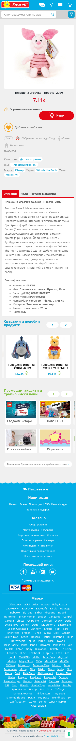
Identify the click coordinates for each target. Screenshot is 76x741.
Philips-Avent (45, 673)
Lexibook (35, 653)
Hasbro (35, 637)
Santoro (54, 681)
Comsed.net (45, 730)
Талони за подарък (38, 509)
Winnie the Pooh (46, 170)
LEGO (46, 504)
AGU (27, 604)
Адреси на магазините (31, 535)
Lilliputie (48, 653)
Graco (24, 637)
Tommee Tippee (15, 697)
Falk (57, 628)
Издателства (38, 705)
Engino (48, 628)
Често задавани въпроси (38, 530)
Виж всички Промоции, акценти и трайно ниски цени (37, 464)
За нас (23, 504)
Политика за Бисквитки (38, 556)
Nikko (41, 669)
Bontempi (10, 616)
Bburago (65, 608)
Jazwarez (45, 645)
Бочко (43, 701)
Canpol (67, 616)
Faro (66, 628)
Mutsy (23, 669)
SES (7, 685)
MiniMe (64, 661)
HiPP (70, 637)
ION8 (51, 641)
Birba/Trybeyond (45, 612)
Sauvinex (67, 681)
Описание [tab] (10, 194)
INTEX (41, 641)
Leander (12, 653)
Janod (33, 645)
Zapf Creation (18, 701)
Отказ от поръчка (32, 540)
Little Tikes (62, 653)
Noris (51, 669)
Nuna (8, 673)
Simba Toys (38, 685)
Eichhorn (36, 628)
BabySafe (41, 608)
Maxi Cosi (49, 657)
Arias (35, 604)
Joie (70, 645)
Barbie (53, 608)
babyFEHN (12, 608)
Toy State (43, 697)
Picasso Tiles (63, 673)
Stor (49, 689)
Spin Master (19, 689)
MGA (39, 661)
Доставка (52, 535)
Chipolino (33, 620)
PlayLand (35, 677)
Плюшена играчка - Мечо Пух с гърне (54, 366)
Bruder (42, 616)
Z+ (69, 697)
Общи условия (38, 524)
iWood (61, 641)
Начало (13, 504)
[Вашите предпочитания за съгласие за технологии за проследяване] (69, 734)
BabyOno (27, 608)
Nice (32, 669)
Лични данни (31, 545)
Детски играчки (30, 159)
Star (42, 689)
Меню (60, 5)
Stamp (33, 689)
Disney (19, 170)
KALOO (8, 649)
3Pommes (15, 604)
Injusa (31, 641)
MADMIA (24, 657)
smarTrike (54, 685)
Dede (68, 620)
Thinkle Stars (42, 693)
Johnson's (59, 645)
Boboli (62, 612)
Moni (67, 665)
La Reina (66, 649)
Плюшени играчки (24, 165)
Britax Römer (27, 616)
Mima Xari (51, 661)
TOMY (31, 697)
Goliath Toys (10, 637)
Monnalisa (10, 669)
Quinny (63, 677)
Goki (56, 633)
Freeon (26, 633)
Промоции (35, 504)
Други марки (57, 701)
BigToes (27, 612)
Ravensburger (59, 504)
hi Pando (58, 637)
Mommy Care (41, 665)
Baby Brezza (59, 604)
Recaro (27, 681)
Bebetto (15, 612)
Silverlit (24, 685)
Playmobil (50, 677)
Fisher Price (12, 633)
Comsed (47, 620)
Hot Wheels (18, 641)
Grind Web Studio (53, 736)
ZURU (32, 701)
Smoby (67, 685)
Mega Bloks (26, 661)
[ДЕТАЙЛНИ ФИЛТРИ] (51, 5)
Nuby (60, 669)
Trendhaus (58, 697)
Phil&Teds (29, 673)
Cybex (58, 620)
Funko (37, 633)
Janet (24, 645)
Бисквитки (47, 545)
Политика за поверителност (38, 551)
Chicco (21, 620)
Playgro (22, 677)
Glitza (47, 633)
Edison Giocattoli (17, 628)
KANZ (19, 649)
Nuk (69, 669)
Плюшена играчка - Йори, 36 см (21, 366)
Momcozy (24, 665)
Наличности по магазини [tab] (38, 194)
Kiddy (29, 649)
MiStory (10, 665)
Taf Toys (59, 689)
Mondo (56, 665)
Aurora (45, 604)
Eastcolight (64, 624)
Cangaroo (55, 616)
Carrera (9, 620)
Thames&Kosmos (21, 693)
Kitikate (54, 649)
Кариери (49, 540)
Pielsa (11, 677)
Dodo (35, 624)
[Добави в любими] (8, 127)
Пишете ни (38, 489)
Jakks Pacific (11, 645)
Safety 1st (40, 681)
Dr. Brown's (48, 624)
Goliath (66, 633)
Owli (17, 673)
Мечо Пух (12, 174)
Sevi (14, 685)
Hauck (46, 637)
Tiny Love (59, 693)
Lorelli (12, 657)
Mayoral (62, 657)
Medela (11, 661)
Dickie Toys (11, 624)
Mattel (36, 657)
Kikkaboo (41, 649)
